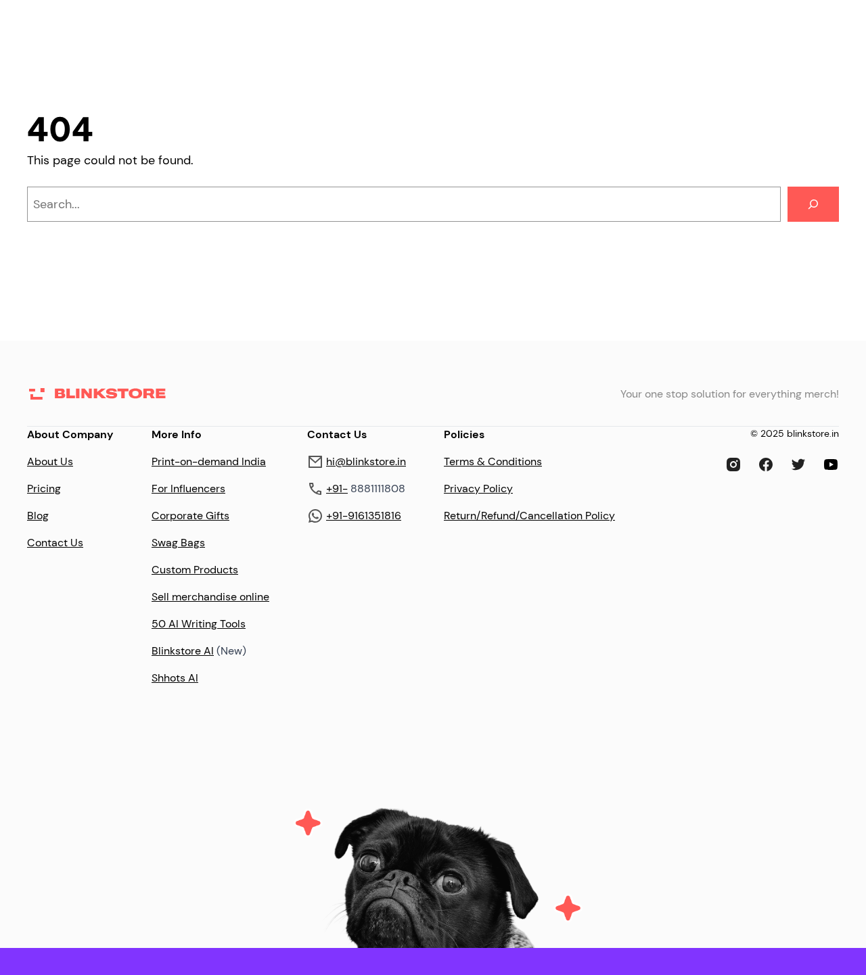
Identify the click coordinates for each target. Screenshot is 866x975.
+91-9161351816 (363, 515)
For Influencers (188, 488)
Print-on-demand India (209, 461)
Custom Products (195, 570)
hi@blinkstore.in (366, 461)
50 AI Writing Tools (199, 624)
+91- (337, 488)
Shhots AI (175, 678)
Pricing (44, 488)
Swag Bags (178, 543)
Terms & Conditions (493, 461)
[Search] (813, 204)
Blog (38, 515)
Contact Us (55, 543)
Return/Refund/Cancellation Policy (529, 515)
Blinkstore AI (183, 651)
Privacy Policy (478, 488)
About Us (50, 461)
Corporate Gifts (190, 515)
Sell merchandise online (210, 597)
